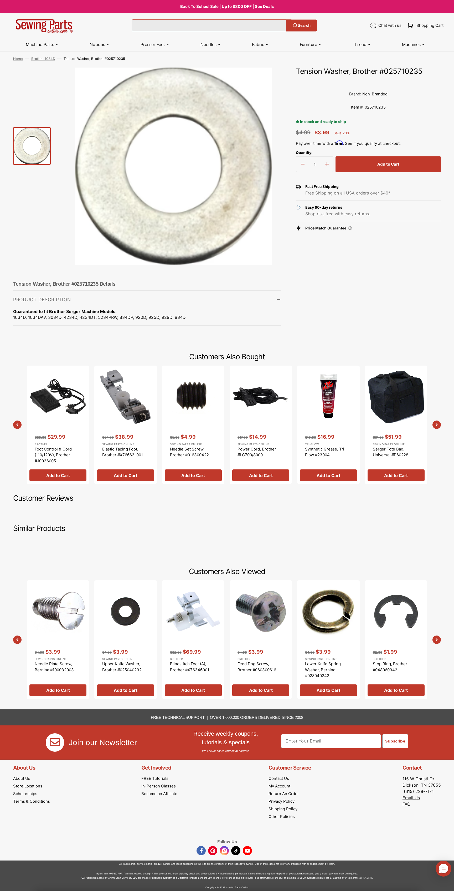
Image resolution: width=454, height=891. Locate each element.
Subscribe (395, 741)
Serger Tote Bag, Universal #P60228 (390, 452)
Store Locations (27, 786)
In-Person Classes (158, 786)
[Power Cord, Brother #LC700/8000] (261, 425)
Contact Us (279, 778)
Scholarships (25, 793)
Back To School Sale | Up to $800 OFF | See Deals (227, 6)
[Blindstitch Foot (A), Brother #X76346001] (193, 639)
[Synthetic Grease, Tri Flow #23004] (328, 425)
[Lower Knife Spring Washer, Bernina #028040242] (328, 639)
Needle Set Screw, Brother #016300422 (189, 452)
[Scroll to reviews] (368, 82)
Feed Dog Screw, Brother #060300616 (257, 666)
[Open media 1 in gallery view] (269, 79)
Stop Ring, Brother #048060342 (390, 666)
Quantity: (304, 152)
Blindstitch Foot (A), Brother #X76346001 (189, 666)
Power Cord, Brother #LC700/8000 (257, 452)
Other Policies (282, 816)
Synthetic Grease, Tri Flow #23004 (324, 452)
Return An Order (284, 793)
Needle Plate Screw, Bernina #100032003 (54, 666)
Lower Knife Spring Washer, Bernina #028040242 (323, 669)
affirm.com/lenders (255, 873)
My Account (279, 786)
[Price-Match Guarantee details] (350, 228)
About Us (21, 778)
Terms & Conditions (31, 801)
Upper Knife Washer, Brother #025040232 (122, 666)
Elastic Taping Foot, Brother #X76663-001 (122, 452)
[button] (424, 25)
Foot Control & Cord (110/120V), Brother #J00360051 (53, 455)
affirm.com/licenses (270, 877)
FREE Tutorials (154, 778)
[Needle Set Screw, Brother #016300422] (193, 425)
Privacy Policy (282, 801)
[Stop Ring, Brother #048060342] (396, 639)
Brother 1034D (43, 59)
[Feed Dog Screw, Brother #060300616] (261, 639)
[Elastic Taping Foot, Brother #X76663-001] (125, 425)
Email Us (411, 797)
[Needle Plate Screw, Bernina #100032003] (58, 639)
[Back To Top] (446, 883)
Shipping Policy (283, 808)
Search (304, 25)
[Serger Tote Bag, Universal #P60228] (396, 425)
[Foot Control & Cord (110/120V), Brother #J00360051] (58, 425)
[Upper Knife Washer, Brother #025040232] (125, 639)
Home (18, 59)
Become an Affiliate (159, 793)
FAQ (406, 804)
